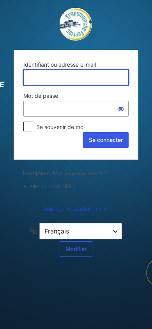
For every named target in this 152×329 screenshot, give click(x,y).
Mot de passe (40, 95)
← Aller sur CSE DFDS (49, 186)
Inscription (35, 173)
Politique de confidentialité (76, 209)
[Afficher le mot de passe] (121, 109)
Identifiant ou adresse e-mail (59, 64)
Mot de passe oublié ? (80, 173)
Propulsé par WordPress (76, 24)
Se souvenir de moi (60, 127)
